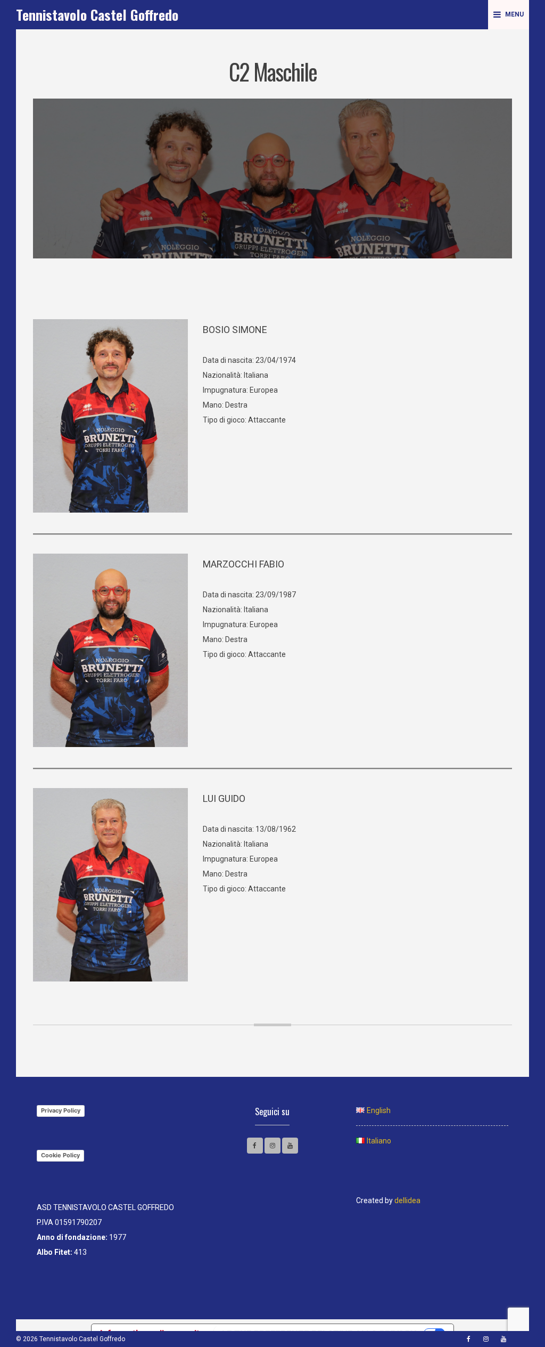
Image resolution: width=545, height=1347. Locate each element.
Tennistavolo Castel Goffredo (97, 14)
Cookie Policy (60, 1155)
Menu (514, 14)
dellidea (407, 1200)
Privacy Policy (60, 1110)
